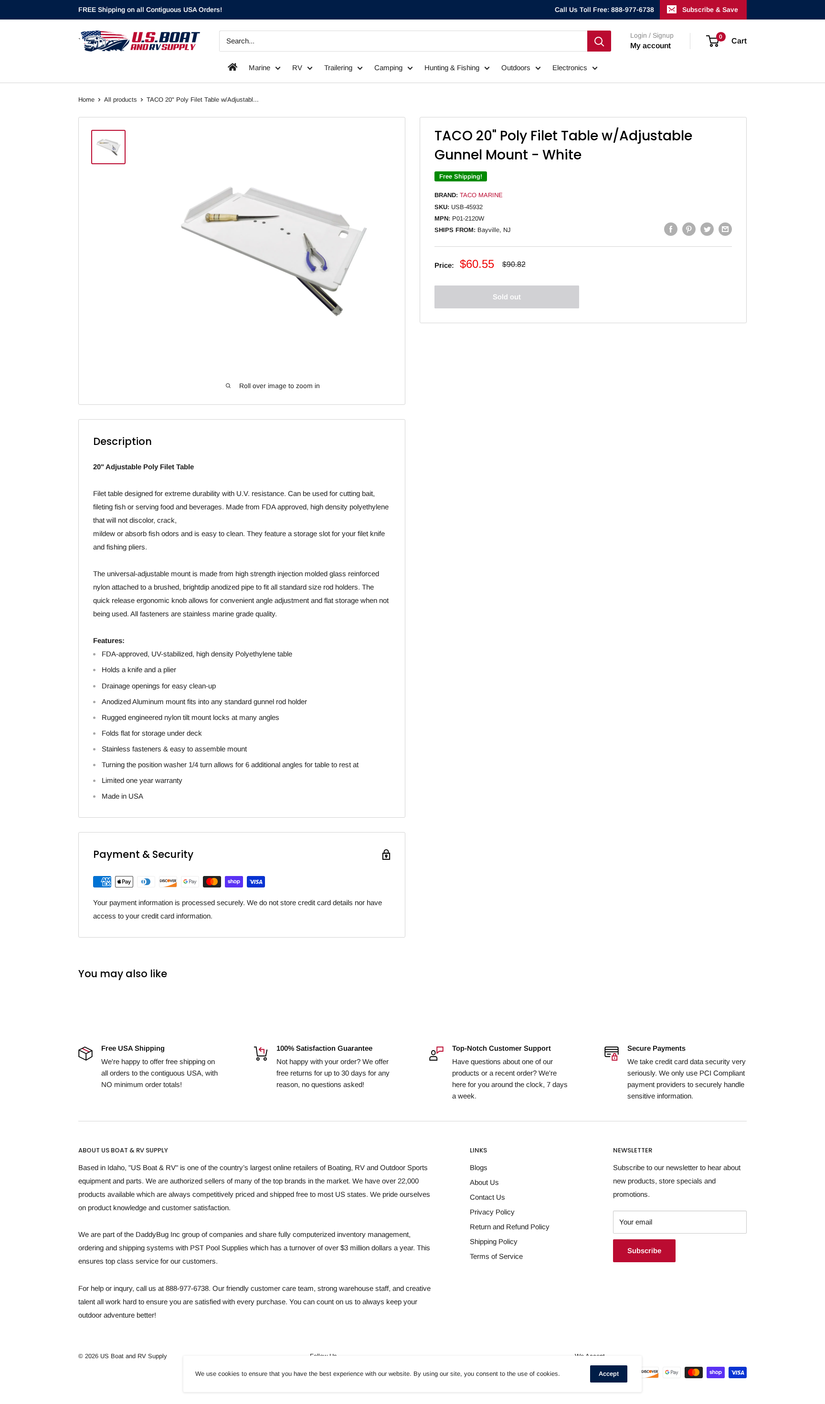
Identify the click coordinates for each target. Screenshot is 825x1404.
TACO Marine (481, 195)
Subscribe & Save (710, 9)
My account (650, 46)
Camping (388, 67)
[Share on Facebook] (670, 229)
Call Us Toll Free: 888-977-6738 (604, 9)
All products (120, 99)
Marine (259, 67)
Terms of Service (496, 1256)
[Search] (599, 41)
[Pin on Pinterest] (689, 229)
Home (86, 99)
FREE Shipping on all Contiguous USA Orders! (150, 9)
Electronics (569, 67)
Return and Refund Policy (510, 1227)
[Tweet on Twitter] (707, 229)
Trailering (338, 67)
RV (297, 67)
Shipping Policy (494, 1241)
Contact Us (487, 1197)
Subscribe (644, 1250)
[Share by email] (725, 229)
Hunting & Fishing (451, 67)
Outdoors (515, 67)
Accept (609, 1373)
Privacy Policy (492, 1212)
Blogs (478, 1167)
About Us (484, 1182)
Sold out (507, 297)
